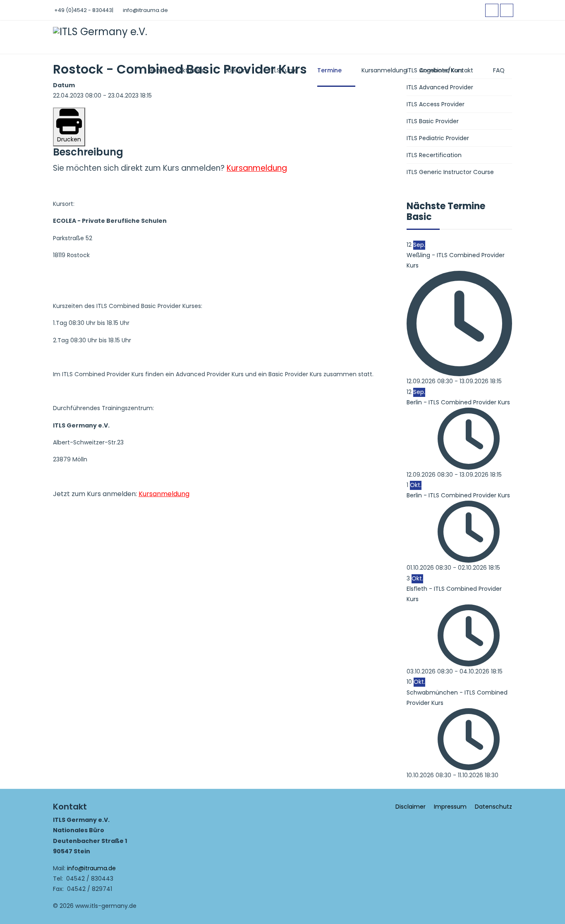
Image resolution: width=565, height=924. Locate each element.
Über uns (236, 70)
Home (157, 70)
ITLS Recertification (434, 155)
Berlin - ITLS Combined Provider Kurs (458, 402)
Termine (329, 70)
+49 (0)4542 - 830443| (83, 10)
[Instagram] (506, 10)
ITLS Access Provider (435, 104)
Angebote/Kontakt (446, 70)
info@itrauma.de (145, 10)
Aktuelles (191, 70)
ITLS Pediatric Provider (438, 138)
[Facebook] (491, 10)
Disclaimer (410, 806)
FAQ (499, 70)
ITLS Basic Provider (433, 121)
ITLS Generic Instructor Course (450, 172)
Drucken (69, 139)
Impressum (450, 806)
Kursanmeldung (384, 70)
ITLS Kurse (283, 70)
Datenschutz (493, 806)
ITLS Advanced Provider (440, 87)
